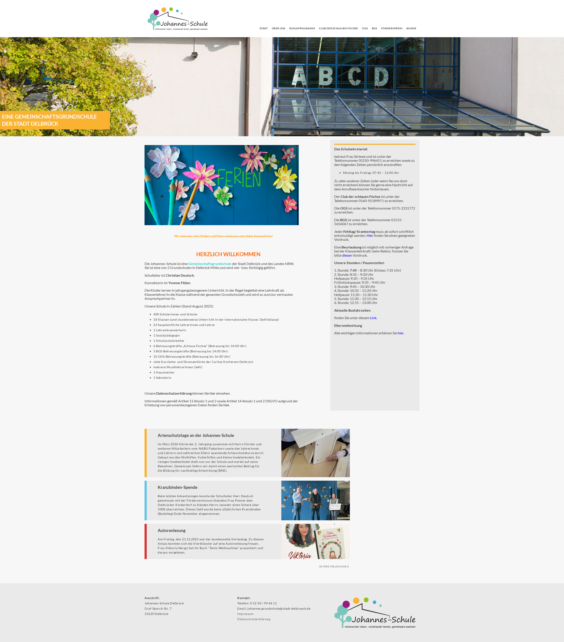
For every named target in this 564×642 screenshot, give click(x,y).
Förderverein (392, 28)
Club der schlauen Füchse (338, 28)
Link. (373, 318)
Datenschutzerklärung (253, 619)
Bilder (411, 28)
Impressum (245, 614)
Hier (370, 235)
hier (212, 393)
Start (264, 28)
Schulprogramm (302, 28)
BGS (374, 28)
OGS (365, 28)
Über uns (278, 28)
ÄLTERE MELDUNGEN (334, 566)
